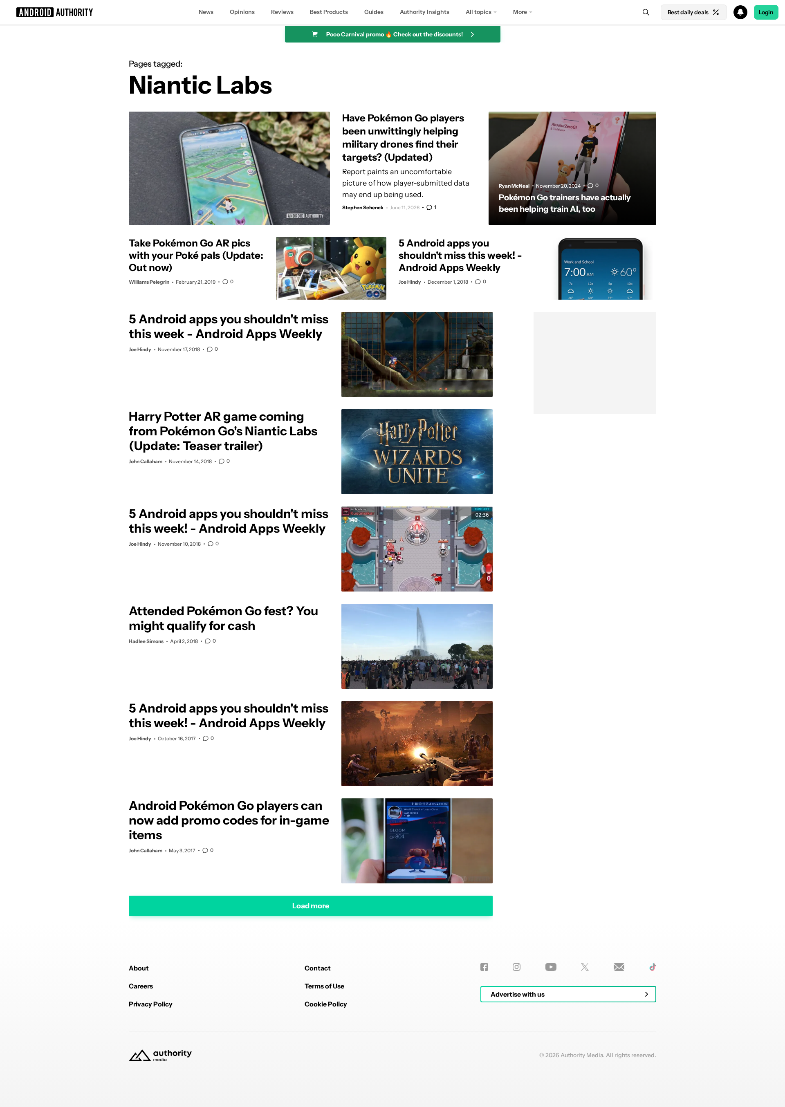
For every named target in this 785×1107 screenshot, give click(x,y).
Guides (374, 12)
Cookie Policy (326, 1004)
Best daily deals (688, 12)
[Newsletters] (619, 967)
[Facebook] (484, 967)
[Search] (646, 12)
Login (766, 12)
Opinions (242, 12)
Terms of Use (324, 986)
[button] (392, 12)
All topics (478, 12)
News (206, 12)
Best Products (329, 12)
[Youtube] (550, 967)
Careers (141, 986)
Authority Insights (424, 12)
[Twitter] (585, 967)
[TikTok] (652, 967)
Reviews (282, 12)
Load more (310, 905)
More (520, 12)
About (139, 968)
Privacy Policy (151, 1004)
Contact (318, 968)
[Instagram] (516, 967)
